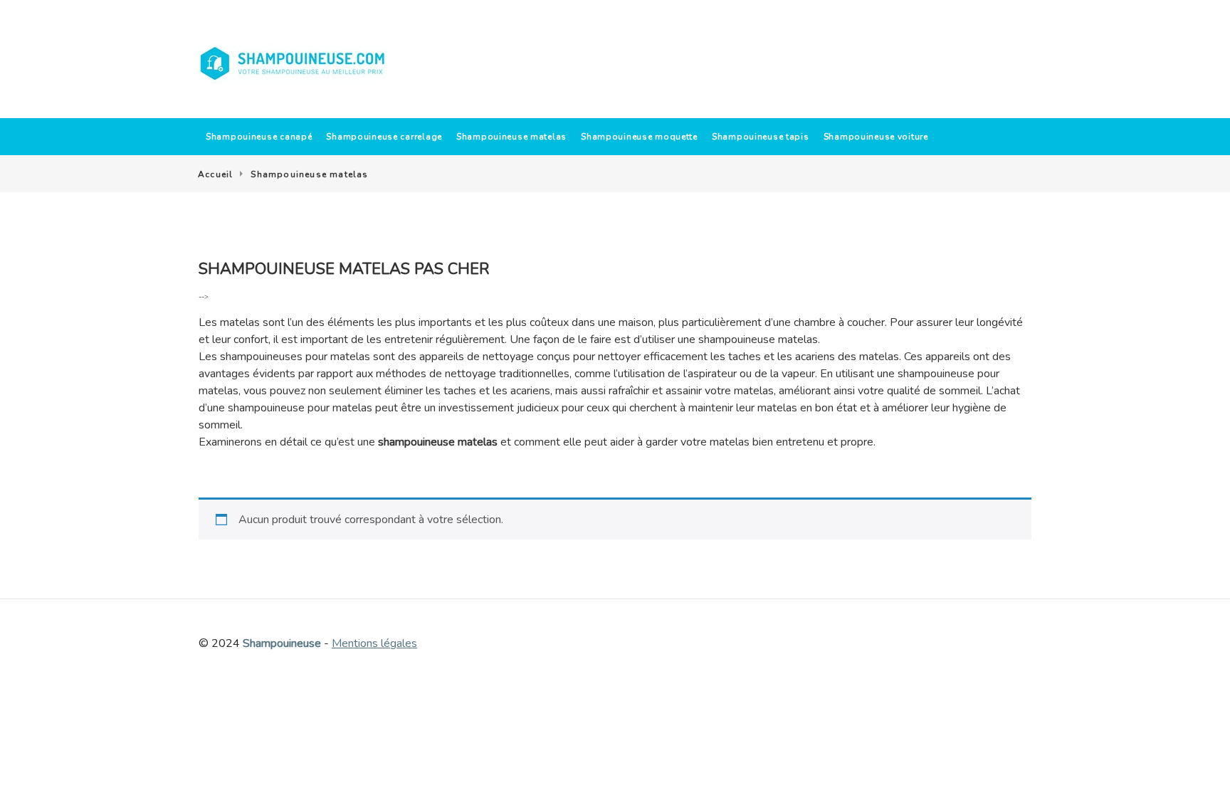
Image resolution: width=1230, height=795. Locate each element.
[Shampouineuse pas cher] (293, 63)
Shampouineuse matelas (511, 136)
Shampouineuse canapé (259, 136)
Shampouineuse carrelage (384, 136)
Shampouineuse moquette (639, 136)
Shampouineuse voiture (876, 136)
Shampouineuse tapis (760, 136)
